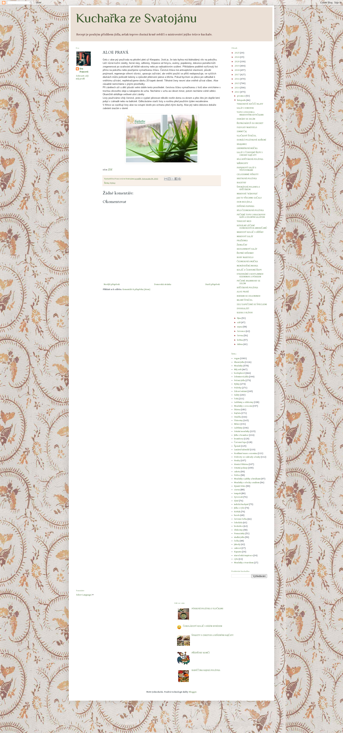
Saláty (237, 395)
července (241, 331)
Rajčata (237, 413)
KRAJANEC (242, 144)
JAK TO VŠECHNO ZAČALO (249, 198)
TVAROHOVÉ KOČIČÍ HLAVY (250, 104)
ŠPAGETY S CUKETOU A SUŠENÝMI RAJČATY (212, 635)
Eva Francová (83, 70)
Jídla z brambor (241, 435)
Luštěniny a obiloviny (243, 402)
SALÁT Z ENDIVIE (245, 108)
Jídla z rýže (239, 508)
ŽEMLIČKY (242, 245)
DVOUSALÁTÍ (243, 309)
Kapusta (238, 552)
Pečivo (237, 475)
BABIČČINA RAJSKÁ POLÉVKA (206, 670)
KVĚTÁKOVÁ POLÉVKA (247, 288)
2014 (237, 88)
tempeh (237, 493)
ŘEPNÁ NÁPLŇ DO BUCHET (250, 123)
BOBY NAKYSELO (245, 257)
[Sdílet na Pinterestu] (179, 179)
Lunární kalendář (241, 450)
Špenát (237, 446)
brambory (238, 439)
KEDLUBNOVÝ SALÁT (247, 249)
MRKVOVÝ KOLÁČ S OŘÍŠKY (250, 232)
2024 (237, 57)
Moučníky (238, 366)
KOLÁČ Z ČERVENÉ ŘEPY (249, 270)
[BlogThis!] (169, 179)
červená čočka (240, 519)
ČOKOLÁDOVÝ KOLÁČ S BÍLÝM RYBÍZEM (202, 626)
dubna (240, 344)
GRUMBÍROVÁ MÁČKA (247, 148)
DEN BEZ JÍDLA (244, 202)
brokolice (238, 526)
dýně (236, 501)
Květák (237, 512)
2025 (237, 53)
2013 (237, 92)
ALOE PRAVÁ (243, 292)
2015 (237, 83)
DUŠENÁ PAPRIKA (245, 206)
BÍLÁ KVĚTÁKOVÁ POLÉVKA (250, 159)
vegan (237, 358)
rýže (236, 559)
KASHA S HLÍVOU (245, 313)
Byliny (112, 183)
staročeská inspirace (243, 556)
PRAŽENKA (242, 241)
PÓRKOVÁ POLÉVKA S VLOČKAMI (207, 609)
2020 (237, 62)
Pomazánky (239, 534)
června (240, 336)
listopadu (241, 100)
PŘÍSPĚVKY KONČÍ (201, 653)
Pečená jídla (239, 380)
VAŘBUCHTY (242, 163)
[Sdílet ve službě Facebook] (176, 179)
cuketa (237, 472)
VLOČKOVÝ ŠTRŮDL (246, 136)
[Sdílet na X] (172, 179)
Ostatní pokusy (241, 468)
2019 (237, 66)
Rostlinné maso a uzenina (245, 453)
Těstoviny (238, 421)
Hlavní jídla (239, 362)
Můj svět (238, 370)
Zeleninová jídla (241, 377)
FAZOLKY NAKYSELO (247, 127)
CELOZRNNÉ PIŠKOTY (248, 174)
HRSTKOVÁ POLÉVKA (247, 179)
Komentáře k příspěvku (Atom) (136, 289)
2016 (237, 79)
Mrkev (237, 424)
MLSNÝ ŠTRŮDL (245, 300)
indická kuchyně (241, 504)
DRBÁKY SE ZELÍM (246, 119)
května (240, 340)
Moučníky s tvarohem (243, 563)
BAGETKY (241, 183)
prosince (241, 96)
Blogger (192, 692)
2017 (237, 75)
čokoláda (238, 523)
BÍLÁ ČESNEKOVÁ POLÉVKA (250, 210)
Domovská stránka (162, 284)
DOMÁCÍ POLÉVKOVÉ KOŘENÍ (251, 140)
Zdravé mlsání (240, 391)
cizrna (237, 490)
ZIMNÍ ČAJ (242, 132)
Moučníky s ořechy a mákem (247, 483)
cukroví (237, 548)
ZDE (110, 169)
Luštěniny (238, 428)
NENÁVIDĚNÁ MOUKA (247, 266)
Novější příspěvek (112, 284)
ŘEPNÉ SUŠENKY (245, 253)
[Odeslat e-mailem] (166, 179)
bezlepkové (239, 373)
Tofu (236, 399)
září (239, 323)
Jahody (237, 544)
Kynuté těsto (239, 486)
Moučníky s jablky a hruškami (247, 479)
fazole (237, 515)
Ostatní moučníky (242, 431)
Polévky (237, 388)
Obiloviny (238, 530)
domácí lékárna (241, 464)
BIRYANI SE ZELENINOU (248, 296)
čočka (236, 541)
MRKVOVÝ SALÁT (245, 237)
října (239, 318)
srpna (240, 327)
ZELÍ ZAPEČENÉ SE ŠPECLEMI (252, 304)
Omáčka (237, 417)
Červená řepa (240, 442)
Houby (237, 461)
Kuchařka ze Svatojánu (136, 18)
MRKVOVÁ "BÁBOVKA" (247, 194)
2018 (237, 70)
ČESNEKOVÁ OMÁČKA (247, 262)
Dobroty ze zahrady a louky (247, 457)
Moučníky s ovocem (243, 406)
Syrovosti (238, 497)
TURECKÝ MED (244, 221)
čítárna (237, 410)
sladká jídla (239, 537)
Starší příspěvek (212, 284)
